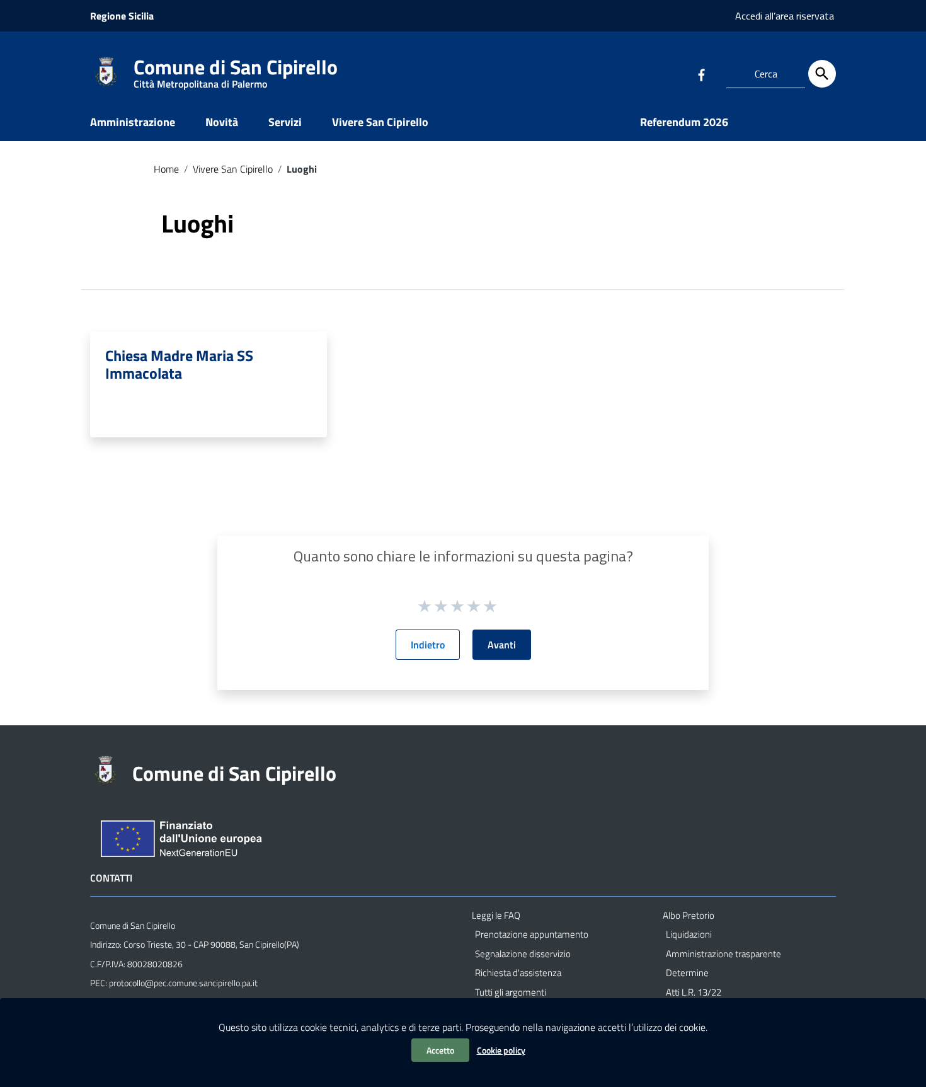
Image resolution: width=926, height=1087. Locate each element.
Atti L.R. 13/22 (693, 992)
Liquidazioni (689, 934)
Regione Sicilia (122, 15)
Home (166, 168)
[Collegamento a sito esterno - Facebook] (701, 73)
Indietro (428, 644)
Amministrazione (132, 121)
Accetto (440, 1050)
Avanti (502, 644)
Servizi (285, 121)
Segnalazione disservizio (523, 953)
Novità (221, 121)
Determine (687, 972)
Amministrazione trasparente (723, 953)
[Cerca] (822, 74)
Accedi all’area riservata (784, 15)
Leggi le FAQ (496, 915)
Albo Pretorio (688, 915)
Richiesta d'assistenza (518, 972)
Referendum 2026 (684, 121)
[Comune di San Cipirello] (106, 71)
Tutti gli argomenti (510, 992)
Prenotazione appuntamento (531, 934)
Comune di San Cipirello (236, 70)
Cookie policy (501, 1050)
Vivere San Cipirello (380, 121)
